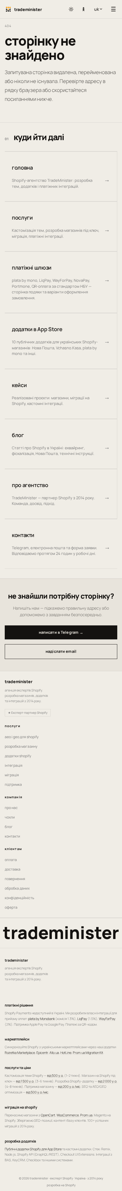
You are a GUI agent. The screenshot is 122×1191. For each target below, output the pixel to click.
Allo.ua (54, 1052)
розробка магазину (21, 746)
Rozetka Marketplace (20, 1052)
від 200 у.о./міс (69, 1086)
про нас (11, 807)
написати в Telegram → (61, 632)
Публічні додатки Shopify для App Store (33, 1149)
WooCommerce (68, 1115)
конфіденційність (19, 897)
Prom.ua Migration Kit (88, 1052)
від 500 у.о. (55, 1075)
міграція (12, 774)
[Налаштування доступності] (83, 9)
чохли (10, 817)
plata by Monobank (41, 1018)
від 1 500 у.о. (25, 1081)
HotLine (65, 1052)
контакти (12, 836)
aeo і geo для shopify (21, 736)
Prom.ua (86, 1115)
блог (9, 826)
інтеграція (14, 765)
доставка (12, 869)
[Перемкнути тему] (71, 9)
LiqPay (82, 1018)
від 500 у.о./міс (37, 1092)
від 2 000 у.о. (107, 1081)
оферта (11, 907)
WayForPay (107, 1018)
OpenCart (48, 1115)
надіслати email (61, 651)
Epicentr (42, 1052)
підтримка (13, 784)
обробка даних (17, 888)
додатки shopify (18, 755)
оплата (11, 859)
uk (99, 9)
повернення (15, 878)
